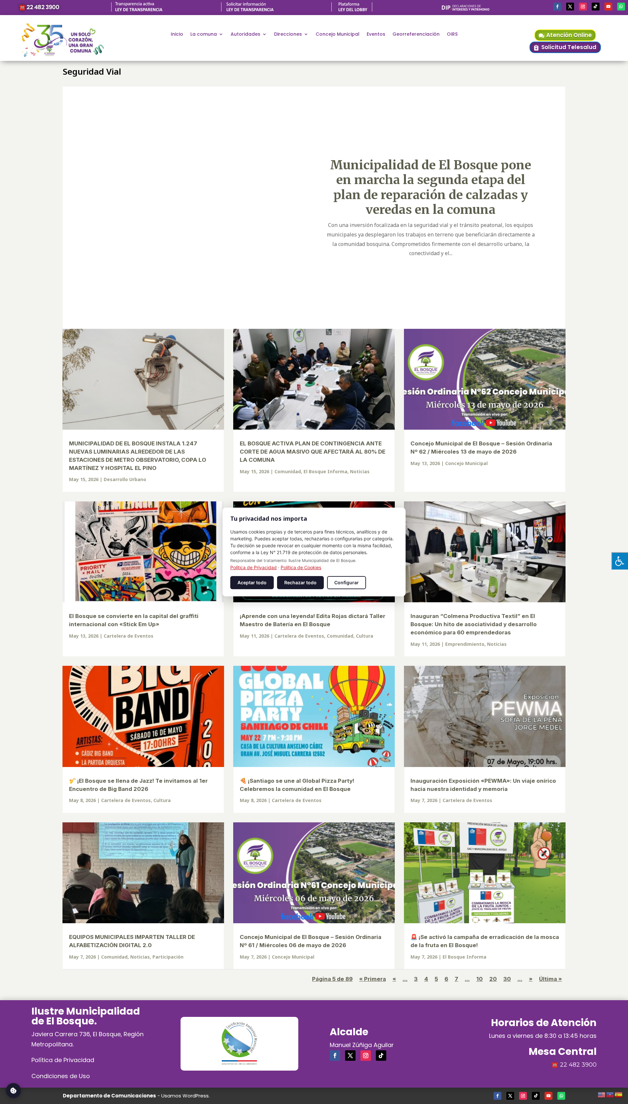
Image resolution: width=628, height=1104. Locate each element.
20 (493, 979)
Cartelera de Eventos (128, 636)
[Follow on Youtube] (608, 6)
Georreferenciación (416, 34)
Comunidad (287, 471)
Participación (167, 957)
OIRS (452, 34)
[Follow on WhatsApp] (621, 6)
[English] (602, 1094)
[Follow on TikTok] (596, 6)
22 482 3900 (578, 1064)
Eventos (376, 34)
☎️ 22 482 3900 (39, 7)
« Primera (372, 979)
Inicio (177, 34)
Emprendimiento (464, 644)
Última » (550, 979)
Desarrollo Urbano (125, 479)
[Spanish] (619, 1094)
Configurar (346, 582)
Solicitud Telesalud (568, 47)
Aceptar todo (252, 582)
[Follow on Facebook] (557, 6)
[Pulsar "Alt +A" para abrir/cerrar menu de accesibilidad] (619, 561)
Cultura (364, 636)
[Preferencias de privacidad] (13, 1090)
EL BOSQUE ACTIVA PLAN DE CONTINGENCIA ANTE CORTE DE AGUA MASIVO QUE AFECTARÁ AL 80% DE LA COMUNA (312, 451)
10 (479, 979)
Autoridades (245, 34)
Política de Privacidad (62, 1060)
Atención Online (569, 35)
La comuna (203, 34)
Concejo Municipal (337, 34)
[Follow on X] (570, 6)
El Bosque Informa (325, 471)
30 (507, 979)
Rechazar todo (300, 582)
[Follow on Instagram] (583, 6)
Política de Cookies (301, 567)
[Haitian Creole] (610, 1094)
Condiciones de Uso (60, 1076)
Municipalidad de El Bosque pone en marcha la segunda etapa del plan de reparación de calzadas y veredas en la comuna (430, 187)
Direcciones (288, 34)
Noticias (360, 471)
